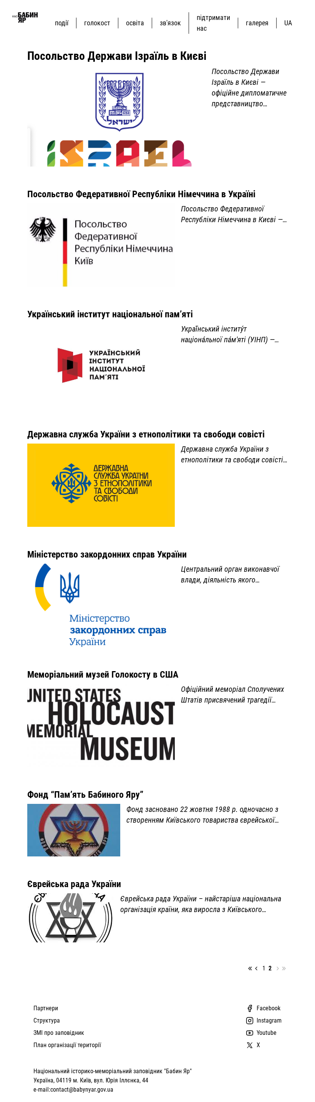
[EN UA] (290, 23)
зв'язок (170, 23)
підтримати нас (213, 22)
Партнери (45, 1008)
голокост (97, 23)
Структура (46, 1020)
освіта (135, 23)
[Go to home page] (25, 17)
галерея (257, 23)
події (61, 23)
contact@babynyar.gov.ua (81, 1089)
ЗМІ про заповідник (58, 1032)
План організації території (67, 1045)
